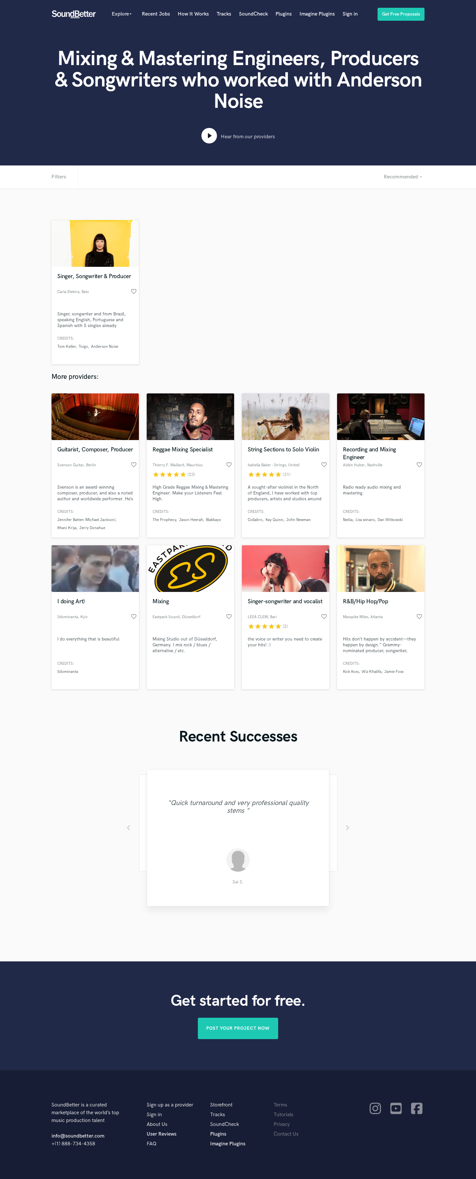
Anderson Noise (104, 346)
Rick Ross (351, 671)
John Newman (298, 519)
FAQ (151, 1144)
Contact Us (286, 1134)
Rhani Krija (66, 528)
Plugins (284, 14)
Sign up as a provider (170, 1105)
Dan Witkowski (390, 519)
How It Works (193, 14)
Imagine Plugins (317, 14)
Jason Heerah (191, 519)
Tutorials (283, 1115)
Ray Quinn (274, 519)
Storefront (221, 1105)
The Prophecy (164, 519)
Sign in (350, 14)
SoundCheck (253, 14)
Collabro (255, 519)
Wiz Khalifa (371, 671)
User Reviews (161, 1134)
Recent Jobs (156, 14)
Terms (280, 1105)
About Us (157, 1124)
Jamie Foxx (393, 671)
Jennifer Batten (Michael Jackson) (86, 519)
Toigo (83, 346)
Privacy (282, 1124)
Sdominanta (67, 671)
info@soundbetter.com (77, 1136)
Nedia (348, 519)
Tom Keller (66, 346)
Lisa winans (365, 519)
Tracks (224, 14)
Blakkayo (213, 519)
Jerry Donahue (92, 528)
